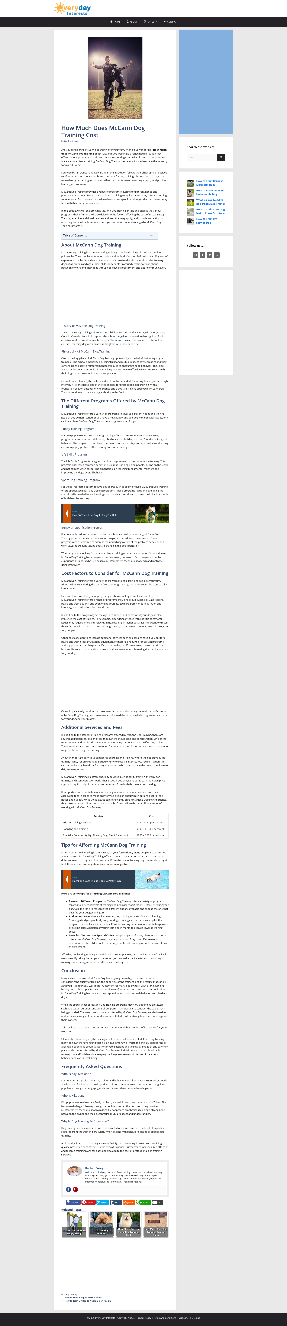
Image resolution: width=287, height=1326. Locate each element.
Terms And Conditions (165, 1317)
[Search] (221, 157)
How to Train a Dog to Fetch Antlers (83, 1297)
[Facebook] (68, 1189)
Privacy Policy (144, 1317)
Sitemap (196, 1317)
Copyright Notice (126, 1317)
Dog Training (71, 1294)
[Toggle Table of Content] (151, 235)
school (119, 340)
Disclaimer (183, 1317)
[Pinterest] (75, 1189)
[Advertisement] (178, 8)
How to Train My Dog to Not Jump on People (88, 1300)
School (95, 332)
